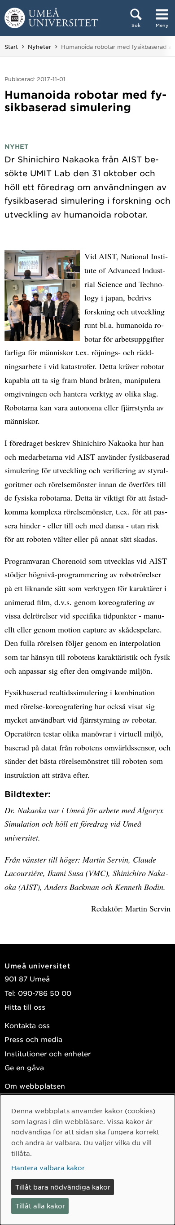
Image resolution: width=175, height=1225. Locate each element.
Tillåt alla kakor (40, 1206)
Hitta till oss (24, 1007)
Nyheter (39, 46)
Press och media (33, 1039)
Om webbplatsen (34, 1085)
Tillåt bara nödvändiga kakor (62, 1187)
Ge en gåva (24, 1067)
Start (11, 46)
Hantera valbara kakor (48, 1168)
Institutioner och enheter (47, 1053)
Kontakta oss (27, 1025)
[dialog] (87, 1159)
